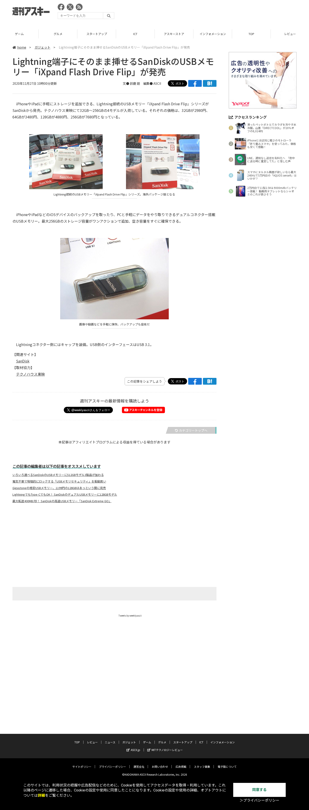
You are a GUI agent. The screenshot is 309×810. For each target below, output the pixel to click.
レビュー (92, 742)
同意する (259, 790)
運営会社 (138, 766)
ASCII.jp (135, 750)
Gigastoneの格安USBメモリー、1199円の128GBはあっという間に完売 (59, 488)
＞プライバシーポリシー (259, 800)
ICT (135, 34)
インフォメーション (213, 34)
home (21, 47)
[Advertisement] (214, 12)
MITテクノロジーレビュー (167, 750)
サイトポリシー (81, 766)
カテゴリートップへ (193, 430)
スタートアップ (96, 34)
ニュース (110, 742)
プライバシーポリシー (112, 766)
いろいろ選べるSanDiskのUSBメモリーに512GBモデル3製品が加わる (58, 474)
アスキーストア (174, 34)
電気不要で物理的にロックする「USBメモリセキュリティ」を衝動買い (59, 481)
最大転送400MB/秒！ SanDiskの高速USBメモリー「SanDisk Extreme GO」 (62, 501)
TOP (251, 34)
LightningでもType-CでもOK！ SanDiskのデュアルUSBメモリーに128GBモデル (64, 494)
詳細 (41, 795)
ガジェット (42, 47)
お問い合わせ (160, 766)
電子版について (227, 766)
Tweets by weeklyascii (130, 615)
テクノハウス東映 (30, 374)
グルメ (58, 34)
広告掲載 (181, 766)
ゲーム (19, 34)
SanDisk (22, 361)
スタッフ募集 (202, 766)
